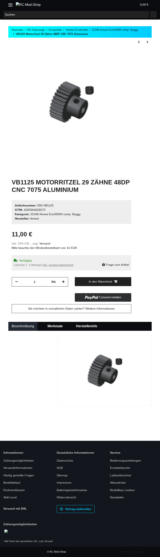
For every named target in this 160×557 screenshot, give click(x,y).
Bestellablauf (11, 482)
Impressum (64, 482)
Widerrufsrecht (66, 497)
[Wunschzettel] (124, 4)
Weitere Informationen (100, 308)
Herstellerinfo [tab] (86, 326)
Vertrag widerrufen (77, 509)
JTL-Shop (137, 551)
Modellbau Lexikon (122, 490)
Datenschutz (65, 460)
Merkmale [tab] (55, 326)
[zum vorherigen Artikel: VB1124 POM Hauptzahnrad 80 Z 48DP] (139, 42)
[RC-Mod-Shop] (28, 5)
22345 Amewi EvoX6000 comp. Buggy (55, 214)
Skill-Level (10, 497)
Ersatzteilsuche (120, 467)
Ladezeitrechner (120, 475)
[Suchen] (153, 14)
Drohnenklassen (14, 490)
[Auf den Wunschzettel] (122, 52)
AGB (60, 467)
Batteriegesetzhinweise (72, 490)
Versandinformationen (17, 467)
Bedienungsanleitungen (125, 460)
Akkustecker (118, 482)
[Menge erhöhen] (63, 281)
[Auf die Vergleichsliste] (111, 52)
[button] (114, 4)
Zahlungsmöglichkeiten (18, 460)
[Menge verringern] (16, 281)
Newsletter (117, 497)
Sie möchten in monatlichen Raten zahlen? (71, 308)
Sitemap (62, 475)
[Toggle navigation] (10, 3)
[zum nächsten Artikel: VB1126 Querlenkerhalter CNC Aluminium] (147, 42)
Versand (44, 243)
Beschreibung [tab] (23, 326)
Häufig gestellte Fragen (18, 475)
